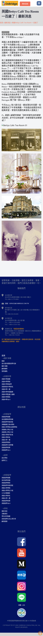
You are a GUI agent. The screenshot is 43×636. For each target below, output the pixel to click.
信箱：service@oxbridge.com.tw (17, 303)
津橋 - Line (21, 605)
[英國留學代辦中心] (11, 3)
